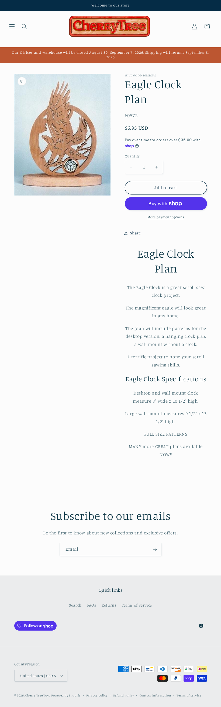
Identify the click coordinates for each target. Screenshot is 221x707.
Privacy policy (97, 695)
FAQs (91, 605)
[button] (12, 26)
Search (75, 605)
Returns (109, 605)
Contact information (155, 695)
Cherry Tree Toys (37, 695)
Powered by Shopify (66, 695)
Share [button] (135, 233)
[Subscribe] (155, 549)
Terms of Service (137, 605)
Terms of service (189, 695)
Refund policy (123, 695)
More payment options (165, 217)
